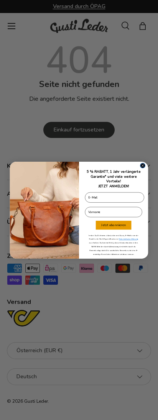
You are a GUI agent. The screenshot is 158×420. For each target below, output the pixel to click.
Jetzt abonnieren (113, 225)
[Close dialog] (142, 165)
